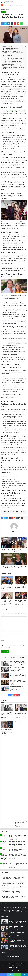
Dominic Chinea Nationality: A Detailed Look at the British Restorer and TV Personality (18, 849)
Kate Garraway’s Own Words (9, 59)
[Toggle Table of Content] (24, 46)
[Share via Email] (19, 518)
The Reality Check (8, 56)
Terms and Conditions (20, 965)
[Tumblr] (10, 518)
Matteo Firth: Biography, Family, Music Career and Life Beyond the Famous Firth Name (18, 675)
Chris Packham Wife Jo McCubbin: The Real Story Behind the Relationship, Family (7, 586)
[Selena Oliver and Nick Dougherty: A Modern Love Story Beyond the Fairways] (4, 865)
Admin (4, 20)
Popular (13, 657)
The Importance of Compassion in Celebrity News (13, 65)
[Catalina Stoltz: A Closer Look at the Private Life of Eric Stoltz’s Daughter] (7, 595)
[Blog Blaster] (8, 2)
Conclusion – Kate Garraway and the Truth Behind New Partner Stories (13, 68)
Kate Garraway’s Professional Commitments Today (13, 62)
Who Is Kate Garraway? (8, 49)
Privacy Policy (11, 967)
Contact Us (8, 965)
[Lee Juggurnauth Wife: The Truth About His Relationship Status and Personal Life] (4, 858)
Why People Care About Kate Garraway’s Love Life (13, 58)
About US (17, 967)
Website (2, 640)
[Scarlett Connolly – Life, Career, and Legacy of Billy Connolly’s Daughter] (21, 580)
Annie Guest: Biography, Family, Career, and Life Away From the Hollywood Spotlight (17, 669)
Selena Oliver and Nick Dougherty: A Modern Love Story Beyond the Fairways (18, 865)
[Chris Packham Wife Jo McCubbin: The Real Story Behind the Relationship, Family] (7, 580)
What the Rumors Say (8, 55)
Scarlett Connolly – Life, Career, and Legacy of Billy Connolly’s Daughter (21, 586)
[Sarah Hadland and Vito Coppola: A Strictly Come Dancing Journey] (21, 595)
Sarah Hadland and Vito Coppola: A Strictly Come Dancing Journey (20, 602)
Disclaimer (13, 965)
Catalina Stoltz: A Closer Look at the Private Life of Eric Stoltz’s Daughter (7, 602)
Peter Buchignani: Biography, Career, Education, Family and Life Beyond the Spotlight (18, 688)
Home (3, 9)
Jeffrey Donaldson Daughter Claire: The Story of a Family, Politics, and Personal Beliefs (17, 837)
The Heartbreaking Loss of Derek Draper (11, 51)
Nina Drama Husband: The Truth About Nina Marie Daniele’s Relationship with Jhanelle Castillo (17, 843)
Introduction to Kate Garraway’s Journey (11, 48)
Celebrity (7, 9)
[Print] (22, 518)
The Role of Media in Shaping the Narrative (12, 61)
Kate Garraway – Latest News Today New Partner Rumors (13, 53)
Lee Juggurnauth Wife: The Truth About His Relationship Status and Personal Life (17, 856)
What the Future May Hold (8, 64)
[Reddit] (14, 518)
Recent (4, 657)
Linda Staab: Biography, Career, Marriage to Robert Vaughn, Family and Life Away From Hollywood (18, 663)
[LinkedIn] (7, 518)
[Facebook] (2, 518)
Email (2, 635)
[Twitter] (5, 518)
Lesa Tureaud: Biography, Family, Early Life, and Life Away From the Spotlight (18, 682)
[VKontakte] (17, 518)
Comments (22, 657)
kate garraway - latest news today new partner (14, 512)
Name (2, 630)
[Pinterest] (12, 518)
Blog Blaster (22, 963)
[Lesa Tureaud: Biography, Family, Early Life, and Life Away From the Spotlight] (5, 682)
